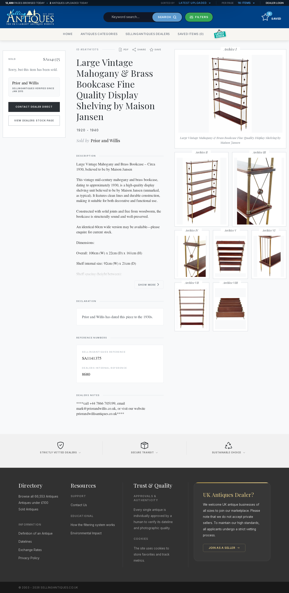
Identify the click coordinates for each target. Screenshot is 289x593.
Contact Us (79, 505)
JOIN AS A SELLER (222, 547)
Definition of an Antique (36, 533)
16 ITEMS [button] (245, 3)
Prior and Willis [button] (25, 83)
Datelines (25, 541)
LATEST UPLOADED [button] (193, 3)
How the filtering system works (93, 525)
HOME (68, 34)
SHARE (141, 49)
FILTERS (201, 17)
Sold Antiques (28, 509)
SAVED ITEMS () (191, 34)
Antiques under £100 (33, 503)
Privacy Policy (29, 558)
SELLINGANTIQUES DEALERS (148, 34)
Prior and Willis (105, 140)
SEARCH (164, 17)
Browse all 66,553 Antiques (38, 496)
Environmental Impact (86, 533)
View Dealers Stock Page (34, 120)
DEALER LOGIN (275, 3)
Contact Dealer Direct (34, 106)
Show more (147, 284)
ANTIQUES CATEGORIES (99, 34)
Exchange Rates (30, 550)
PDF (126, 49)
